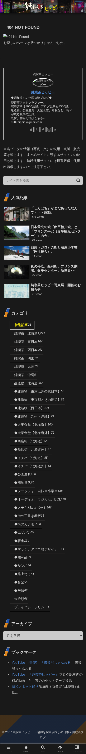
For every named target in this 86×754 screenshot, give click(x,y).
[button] (78, 180)
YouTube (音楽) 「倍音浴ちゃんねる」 (43, 662)
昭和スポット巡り (25, 686)
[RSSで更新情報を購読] (55, 129)
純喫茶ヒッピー (43, 92)
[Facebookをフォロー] (43, 129)
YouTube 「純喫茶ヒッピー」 (35, 674)
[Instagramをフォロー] (49, 129)
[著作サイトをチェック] (31, 129)
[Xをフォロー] (37, 129)
